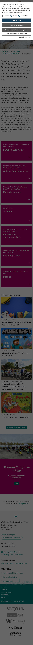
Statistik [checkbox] (15, 15)
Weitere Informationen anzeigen (16, 33)
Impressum (20, 37)
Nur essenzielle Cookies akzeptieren (16, 30)
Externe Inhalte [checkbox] (25, 15)
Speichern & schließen (16, 25)
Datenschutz (27, 37)
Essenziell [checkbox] (6, 15)
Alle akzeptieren (16, 20)
